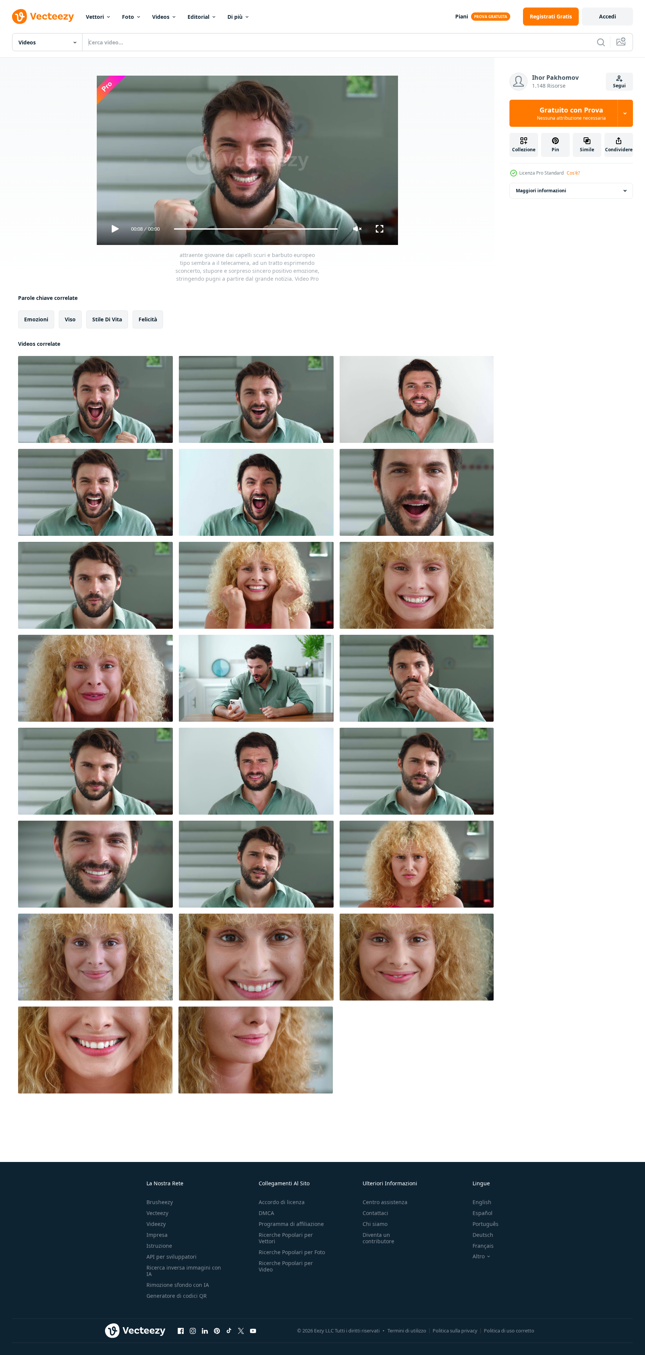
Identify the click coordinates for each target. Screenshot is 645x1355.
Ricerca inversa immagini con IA (183, 1270)
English (482, 1202)
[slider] (256, 229)
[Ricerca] (600, 42)
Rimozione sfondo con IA (177, 1284)
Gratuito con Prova (571, 113)
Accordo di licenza (282, 1202)
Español (483, 1213)
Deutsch (483, 1234)
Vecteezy (157, 1213)
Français (483, 1245)
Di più (234, 16)
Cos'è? (573, 173)
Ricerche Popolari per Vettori (286, 1238)
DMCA (266, 1213)
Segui (619, 85)
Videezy (156, 1223)
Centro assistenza (385, 1202)
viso (70, 319)
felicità (148, 319)
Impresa (157, 1234)
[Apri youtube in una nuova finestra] (253, 1331)
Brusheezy (159, 1202)
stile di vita (107, 319)
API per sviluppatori (171, 1256)
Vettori (95, 16)
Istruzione (159, 1245)
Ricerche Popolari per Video (286, 1266)
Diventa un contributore (378, 1238)
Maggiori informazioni (541, 190)
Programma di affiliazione (291, 1223)
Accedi (607, 16)
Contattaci (375, 1213)
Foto (128, 16)
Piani (461, 16)
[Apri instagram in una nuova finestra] (193, 1331)
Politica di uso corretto (509, 1330)
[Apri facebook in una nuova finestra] (181, 1331)
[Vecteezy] (43, 16)
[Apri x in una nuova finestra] (241, 1331)
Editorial (198, 16)
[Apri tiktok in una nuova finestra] (229, 1331)
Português (486, 1223)
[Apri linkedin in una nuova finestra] (205, 1331)
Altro (479, 1256)
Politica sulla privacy (455, 1330)
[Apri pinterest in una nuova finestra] (217, 1331)
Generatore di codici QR (176, 1295)
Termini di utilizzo (406, 1330)
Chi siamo (375, 1223)
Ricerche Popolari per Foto (292, 1252)
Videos (160, 16)
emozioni (36, 319)
